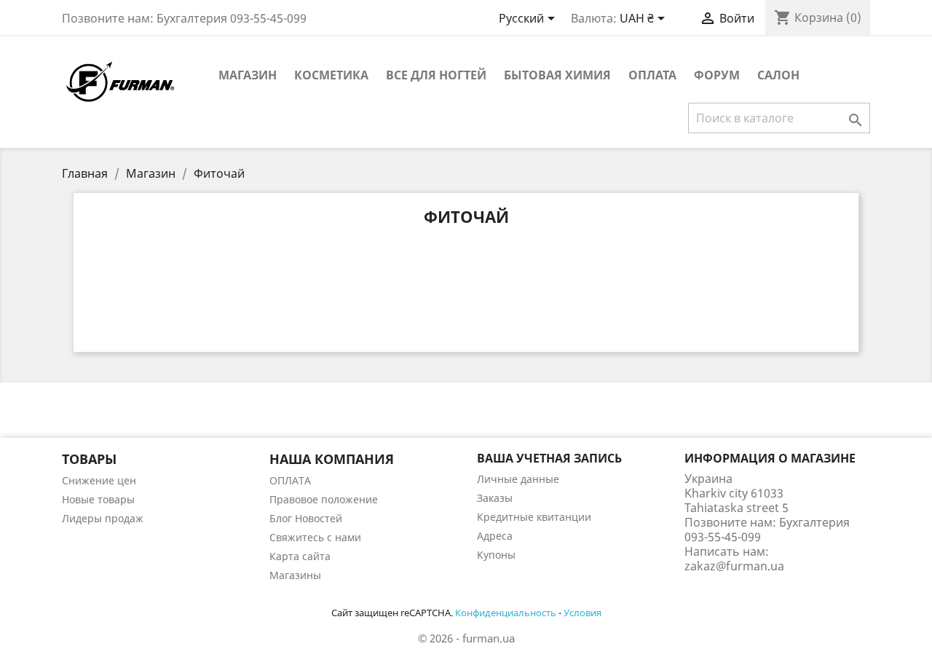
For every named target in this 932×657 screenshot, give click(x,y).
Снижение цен (99, 480)
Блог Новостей (305, 518)
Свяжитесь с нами (315, 537)
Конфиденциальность (505, 612)
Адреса (495, 536)
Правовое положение (323, 499)
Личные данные (518, 479)
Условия (582, 612)
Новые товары (98, 499)
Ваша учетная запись (549, 458)
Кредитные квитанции (534, 517)
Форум (717, 75)
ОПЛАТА (652, 75)
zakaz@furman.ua (734, 566)
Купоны (496, 555)
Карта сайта (300, 556)
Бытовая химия (557, 75)
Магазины (295, 575)
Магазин (247, 75)
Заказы (495, 498)
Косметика (331, 75)
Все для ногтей (436, 75)
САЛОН (778, 75)
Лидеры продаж (102, 518)
